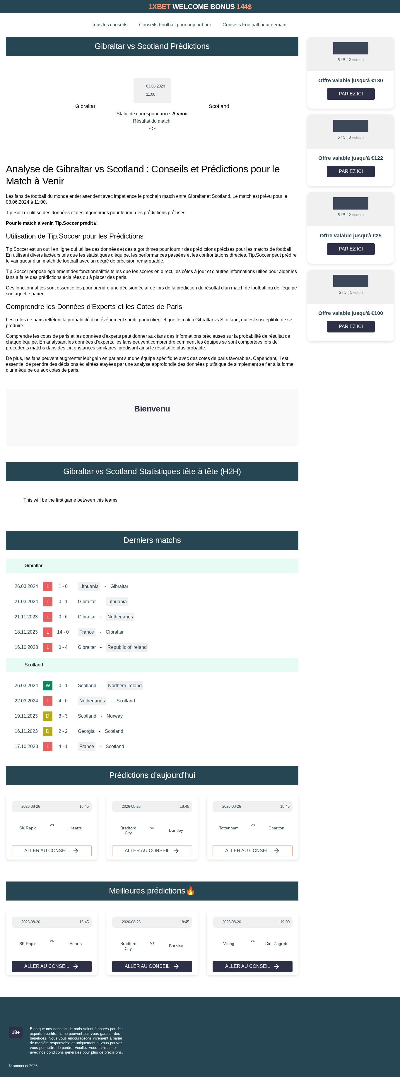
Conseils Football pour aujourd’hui (175, 24)
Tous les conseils (109, 24)
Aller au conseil (46, 850)
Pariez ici (351, 93)
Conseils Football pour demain (254, 24)
